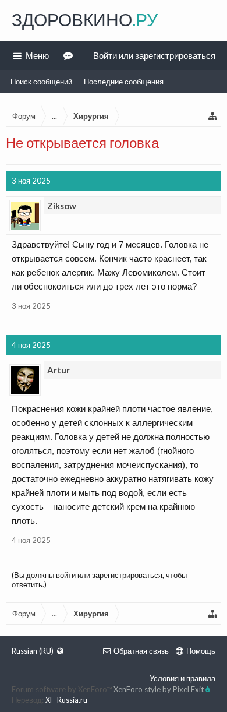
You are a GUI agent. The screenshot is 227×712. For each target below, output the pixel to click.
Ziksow (61, 205)
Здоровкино (85, 19)
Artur (58, 370)
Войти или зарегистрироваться (154, 55)
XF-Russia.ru (66, 699)
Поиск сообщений (41, 81)
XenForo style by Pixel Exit (159, 689)
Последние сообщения (124, 81)
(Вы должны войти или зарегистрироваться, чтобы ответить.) (99, 579)
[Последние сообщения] (69, 55)
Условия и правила (182, 678)
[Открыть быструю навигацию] (213, 115)
